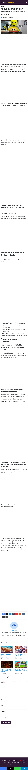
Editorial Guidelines (11, 764)
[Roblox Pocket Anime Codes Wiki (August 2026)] (21, 649)
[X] (7, 614)
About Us (5, 762)
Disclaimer (23, 762)
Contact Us (10, 762)
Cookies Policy (17, 762)
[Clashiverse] (8, 2)
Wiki (2, 6)
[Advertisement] (14, 50)
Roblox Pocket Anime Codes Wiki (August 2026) (20, 656)
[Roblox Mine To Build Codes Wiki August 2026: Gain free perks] (21, 664)
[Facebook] (3, 614)
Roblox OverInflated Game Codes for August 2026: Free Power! (7, 656)
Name (2, 699)
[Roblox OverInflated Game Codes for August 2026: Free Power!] (7, 649)
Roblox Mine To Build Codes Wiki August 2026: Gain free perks (21, 670)
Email (2, 705)
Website (3, 711)
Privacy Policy (18, 764)
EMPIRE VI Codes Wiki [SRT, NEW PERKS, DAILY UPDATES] (6, 670)
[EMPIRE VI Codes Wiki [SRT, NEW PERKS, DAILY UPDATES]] (7, 664)
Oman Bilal (5, 17)
